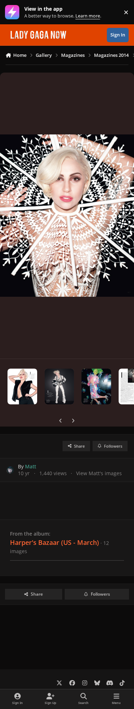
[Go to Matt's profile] (10, 470)
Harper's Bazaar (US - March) (54, 542)
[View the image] (22, 386)
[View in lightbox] (67, 216)
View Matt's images (99, 473)
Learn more (14, 12)
